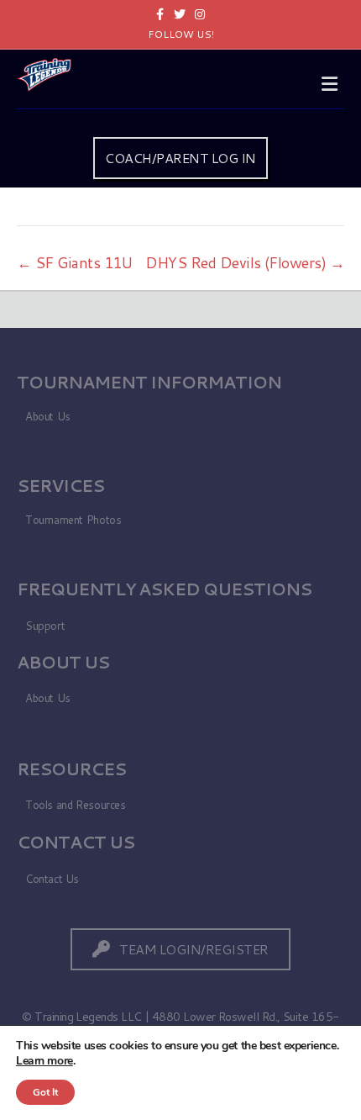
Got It (45, 1092)
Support (45, 625)
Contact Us (52, 878)
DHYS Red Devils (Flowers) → (244, 262)
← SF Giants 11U (75, 262)
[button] (180, 948)
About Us (48, 416)
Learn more (44, 1061)
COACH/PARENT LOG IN (180, 157)
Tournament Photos (73, 519)
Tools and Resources (75, 804)
